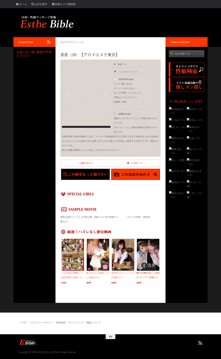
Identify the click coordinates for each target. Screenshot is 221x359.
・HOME (22, 322)
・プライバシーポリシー (40, 322)
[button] (67, 93)
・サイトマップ (74, 322)
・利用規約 (60, 322)
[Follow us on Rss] (49, 42)
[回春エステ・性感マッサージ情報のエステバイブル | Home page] (46, 23)
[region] (86, 94)
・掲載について (92, 322)
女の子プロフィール (72, 42)
